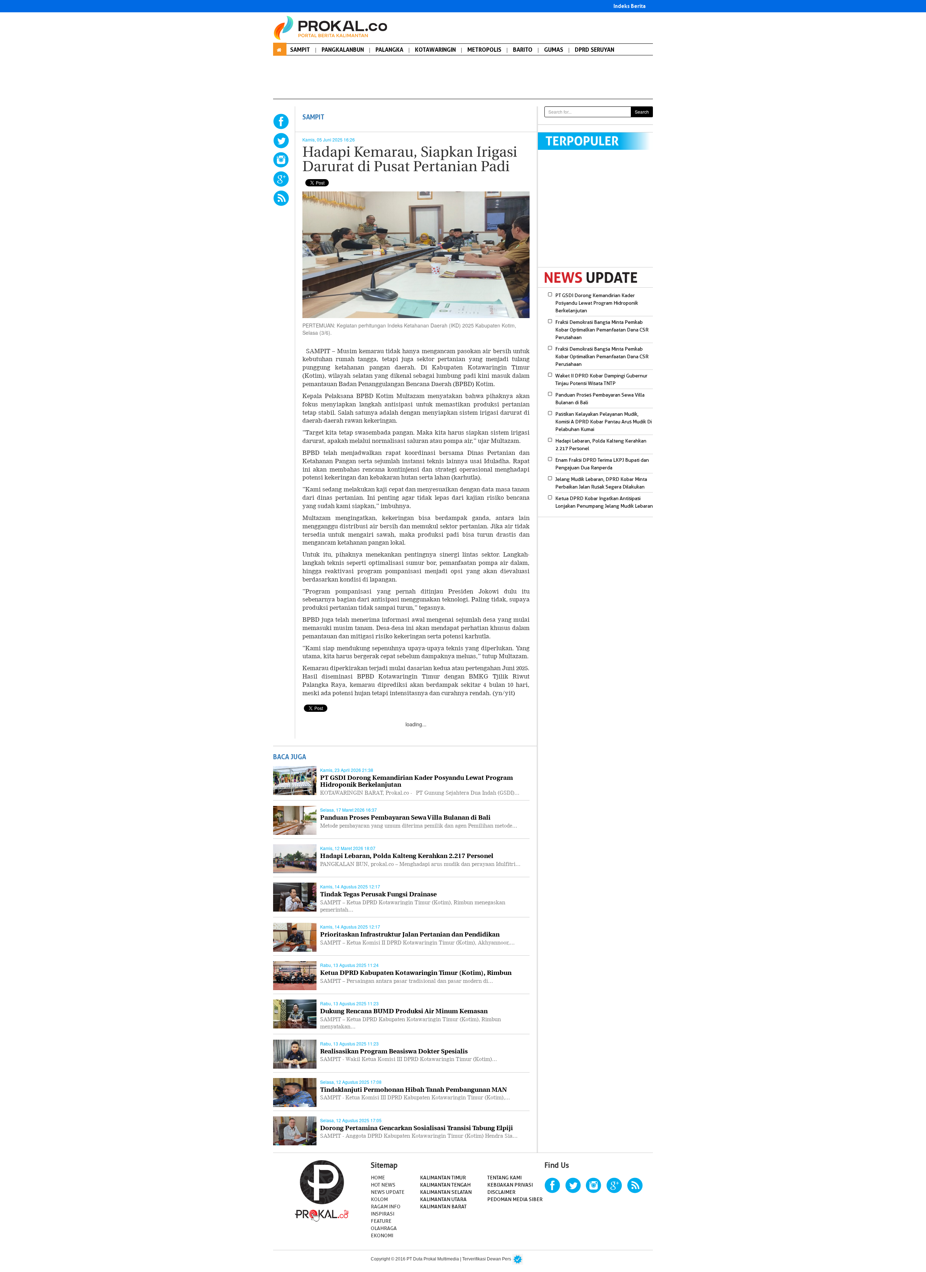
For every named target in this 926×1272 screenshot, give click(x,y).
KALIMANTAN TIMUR (443, 1177)
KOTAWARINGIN (435, 49)
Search (642, 112)
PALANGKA (389, 49)
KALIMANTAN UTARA (443, 1199)
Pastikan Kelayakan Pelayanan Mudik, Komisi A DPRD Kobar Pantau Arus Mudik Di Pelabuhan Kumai (603, 421)
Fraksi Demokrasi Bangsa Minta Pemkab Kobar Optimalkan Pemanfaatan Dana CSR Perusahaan (602, 329)
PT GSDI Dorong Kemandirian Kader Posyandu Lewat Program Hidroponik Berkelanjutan (596, 302)
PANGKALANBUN (343, 49)
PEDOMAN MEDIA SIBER (515, 1199)
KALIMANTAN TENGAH (445, 1185)
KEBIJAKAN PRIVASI (510, 1185)
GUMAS (553, 49)
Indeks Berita (629, 6)
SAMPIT (300, 49)
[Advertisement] (598, 213)
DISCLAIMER (501, 1192)
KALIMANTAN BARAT (443, 1206)
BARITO (522, 49)
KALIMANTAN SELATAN (446, 1192)
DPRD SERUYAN (594, 49)
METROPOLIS (484, 49)
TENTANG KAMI (504, 1177)
